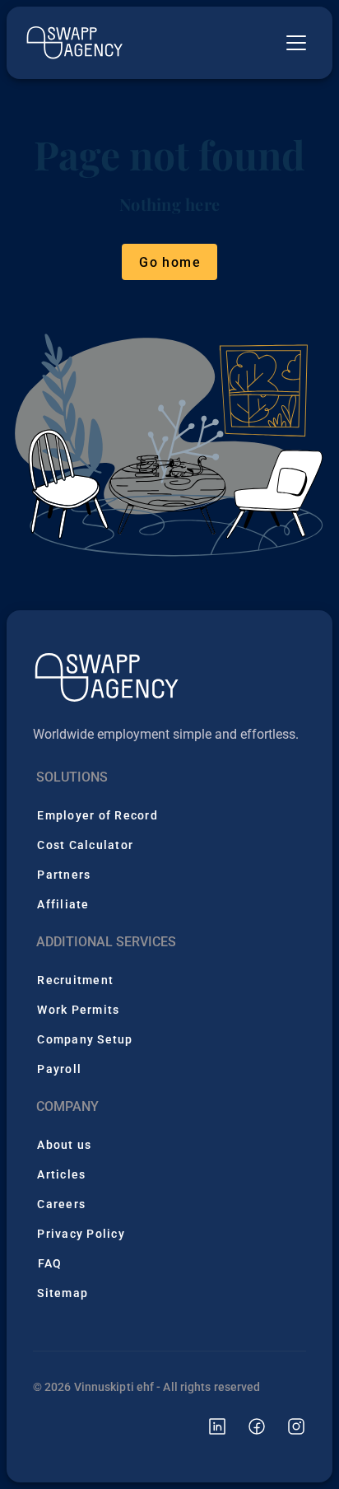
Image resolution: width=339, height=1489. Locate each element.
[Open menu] (296, 43)
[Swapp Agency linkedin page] (207, 1425)
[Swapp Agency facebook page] (247, 1425)
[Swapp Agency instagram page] (286, 1425)
